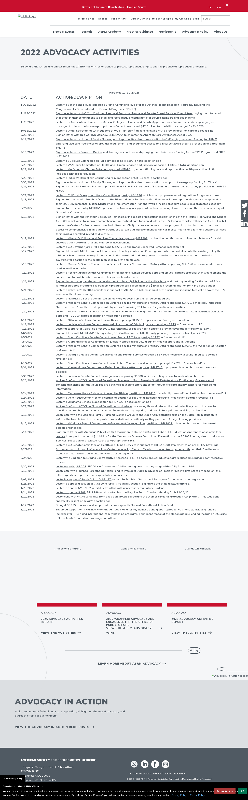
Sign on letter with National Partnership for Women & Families (95, 186)
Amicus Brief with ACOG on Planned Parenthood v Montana (94, 406)
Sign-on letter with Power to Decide (79, 152)
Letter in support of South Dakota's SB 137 (83, 479)
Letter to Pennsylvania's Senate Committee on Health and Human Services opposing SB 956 (115, 272)
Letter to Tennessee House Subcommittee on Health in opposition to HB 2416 (105, 393)
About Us (220, 31)
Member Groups (161, 18)
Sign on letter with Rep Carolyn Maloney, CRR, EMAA (89, 134)
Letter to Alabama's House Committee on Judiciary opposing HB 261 (100, 341)
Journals (86, 31)
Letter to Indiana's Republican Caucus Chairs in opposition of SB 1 (98, 178)
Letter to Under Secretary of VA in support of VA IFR (89, 130)
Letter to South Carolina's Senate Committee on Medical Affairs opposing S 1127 (108, 337)
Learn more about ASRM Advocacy (129, 663)
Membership (167, 31)
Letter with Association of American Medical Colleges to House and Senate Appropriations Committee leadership (128, 122)
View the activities (58, 632)
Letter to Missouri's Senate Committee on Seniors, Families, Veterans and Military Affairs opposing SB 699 (123, 345)
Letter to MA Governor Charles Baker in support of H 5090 (93, 169)
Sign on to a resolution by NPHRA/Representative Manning (93, 208)
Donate (102, 18)
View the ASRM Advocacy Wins (129, 630)
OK (242, 791)
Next (197, 650)
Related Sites (85, 18)
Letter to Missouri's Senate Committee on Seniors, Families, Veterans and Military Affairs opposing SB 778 (123, 302)
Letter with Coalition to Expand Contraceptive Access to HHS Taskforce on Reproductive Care (116, 457)
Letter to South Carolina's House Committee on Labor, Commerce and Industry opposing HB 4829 (118, 363)
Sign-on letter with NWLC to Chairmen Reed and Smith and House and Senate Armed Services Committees (124, 113)
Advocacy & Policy (195, 31)
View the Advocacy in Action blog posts (52, 727)
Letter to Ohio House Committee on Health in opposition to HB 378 (99, 397)
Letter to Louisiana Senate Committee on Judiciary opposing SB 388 (99, 376)
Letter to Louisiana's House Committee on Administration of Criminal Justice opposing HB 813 (116, 324)
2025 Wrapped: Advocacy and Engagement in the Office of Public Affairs (130, 621)
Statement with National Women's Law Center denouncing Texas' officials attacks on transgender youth (123, 449)
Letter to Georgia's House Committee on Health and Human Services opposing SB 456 (111, 354)
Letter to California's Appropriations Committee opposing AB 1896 (99, 195)
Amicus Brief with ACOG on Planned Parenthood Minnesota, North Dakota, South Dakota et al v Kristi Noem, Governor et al (135, 380)
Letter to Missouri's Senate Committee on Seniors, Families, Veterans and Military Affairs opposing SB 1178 (124, 264)
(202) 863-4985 (45, 780)
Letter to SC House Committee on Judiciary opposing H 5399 (94, 160)
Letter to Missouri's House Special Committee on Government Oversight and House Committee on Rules (122, 311)
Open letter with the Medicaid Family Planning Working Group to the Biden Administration (113, 414)
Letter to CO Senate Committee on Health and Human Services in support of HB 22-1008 (113, 445)
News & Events (64, 31)
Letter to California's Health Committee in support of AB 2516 (95, 290)
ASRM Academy (109, 31)
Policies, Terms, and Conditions (145, 773)
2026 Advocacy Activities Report (62, 620)
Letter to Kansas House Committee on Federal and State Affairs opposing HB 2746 (109, 367)
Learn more (215, 7)
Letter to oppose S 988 (71, 492)
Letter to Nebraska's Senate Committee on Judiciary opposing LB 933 (100, 298)
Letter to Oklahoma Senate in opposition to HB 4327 (89, 401)
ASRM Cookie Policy (175, 773)
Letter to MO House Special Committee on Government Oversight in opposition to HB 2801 (114, 423)
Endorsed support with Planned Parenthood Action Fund (92, 509)
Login (196, 18)
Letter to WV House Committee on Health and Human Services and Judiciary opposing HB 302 (116, 165)
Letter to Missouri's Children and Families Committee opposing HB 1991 (101, 238)
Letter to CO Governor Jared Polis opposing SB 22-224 (91, 246)
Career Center (139, 18)
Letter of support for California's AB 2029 (82, 328)
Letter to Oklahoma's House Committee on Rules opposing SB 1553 (99, 320)
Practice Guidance (140, 31)
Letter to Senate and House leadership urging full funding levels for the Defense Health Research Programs (124, 104)
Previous (191, 650)
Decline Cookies (224, 791)
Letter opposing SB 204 (71, 466)
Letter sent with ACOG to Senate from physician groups (91, 496)
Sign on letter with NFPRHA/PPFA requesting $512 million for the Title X (102, 333)
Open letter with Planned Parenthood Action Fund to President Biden (100, 470)
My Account (182, 18)
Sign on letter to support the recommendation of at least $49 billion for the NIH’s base (111, 281)
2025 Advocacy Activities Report (192, 620)
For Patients (119, 18)
